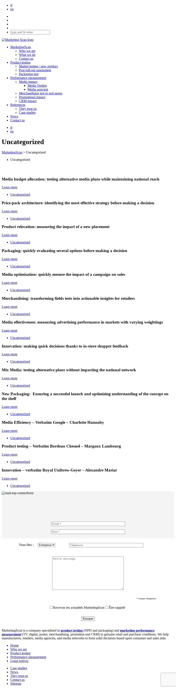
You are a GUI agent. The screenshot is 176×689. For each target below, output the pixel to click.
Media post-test (37, 89)
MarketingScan (20, 47)
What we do (27, 55)
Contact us (26, 58)
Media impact (28, 82)
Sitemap (15, 683)
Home (14, 645)
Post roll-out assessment (35, 70)
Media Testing (37, 85)
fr (11, 5)
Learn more (9, 187)
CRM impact (27, 101)
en (12, 9)
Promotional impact (32, 97)
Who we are (27, 51)
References (17, 105)
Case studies (27, 112)
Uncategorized (20, 194)
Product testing (20, 62)
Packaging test (28, 74)
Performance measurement (28, 78)
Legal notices (19, 661)
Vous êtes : (26, 545)
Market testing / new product (38, 66)
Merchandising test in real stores (40, 93)
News (14, 116)
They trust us (27, 108)
